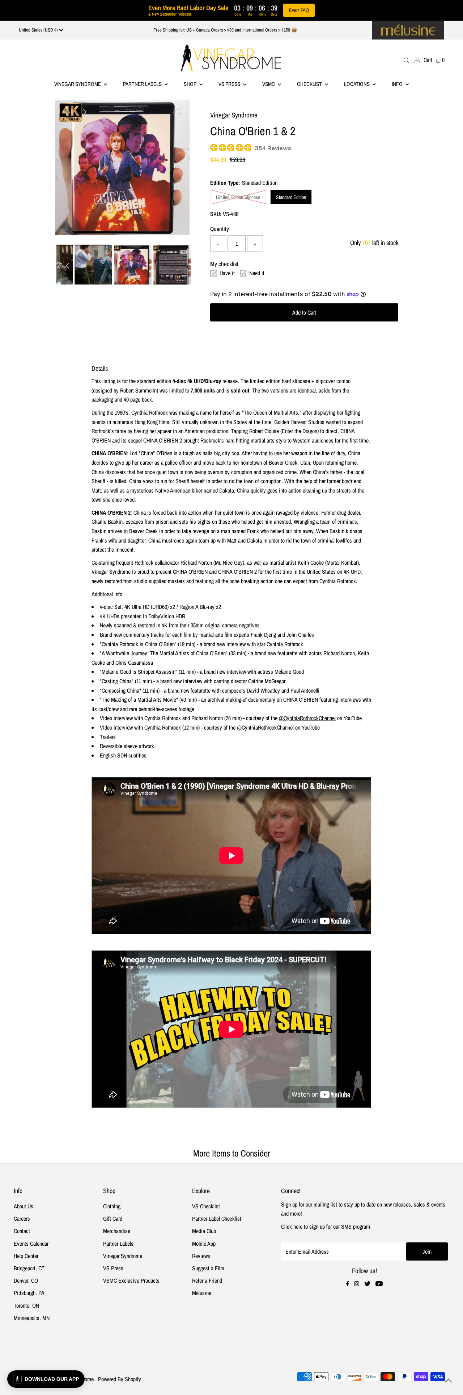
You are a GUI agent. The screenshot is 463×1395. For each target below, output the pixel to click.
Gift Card (112, 1218)
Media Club (204, 1231)
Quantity (219, 229)
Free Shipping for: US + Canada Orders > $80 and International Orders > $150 (221, 30)
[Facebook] (347, 1284)
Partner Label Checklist (216, 1218)
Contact (22, 1231)
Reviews (201, 1256)
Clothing (111, 1206)
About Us (23, 1206)
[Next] (84, 112)
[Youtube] (379, 1284)
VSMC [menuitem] (269, 84)
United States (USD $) (39, 30)
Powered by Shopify (119, 1379)
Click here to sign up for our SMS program (325, 1226)
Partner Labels (143, 84)
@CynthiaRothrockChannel (307, 718)
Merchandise (116, 1231)
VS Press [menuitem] (229, 84)
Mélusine (201, 1293)
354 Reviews (273, 148)
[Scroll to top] (448, 1380)
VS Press (113, 1268)
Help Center (26, 1256)
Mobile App (204, 1243)
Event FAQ (299, 10)
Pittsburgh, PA (29, 1293)
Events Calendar (31, 1243)
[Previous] (67, 112)
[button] (46, 1379)
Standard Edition (291, 197)
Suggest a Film (208, 1268)
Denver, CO (26, 1280)
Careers (22, 1218)
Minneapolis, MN (32, 1318)
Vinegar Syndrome (78, 84)
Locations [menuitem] (357, 84)
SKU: (215, 214)
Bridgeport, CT (29, 1268)
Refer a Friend (207, 1280)
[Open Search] (406, 59)
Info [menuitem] (398, 84)
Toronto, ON (26, 1305)
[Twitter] (367, 1284)
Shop (190, 84)
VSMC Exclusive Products (131, 1280)
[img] (213, 146)
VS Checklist (206, 1206)
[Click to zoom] (178, 112)
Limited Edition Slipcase (238, 197)
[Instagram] (356, 1284)
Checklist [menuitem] (310, 84)
